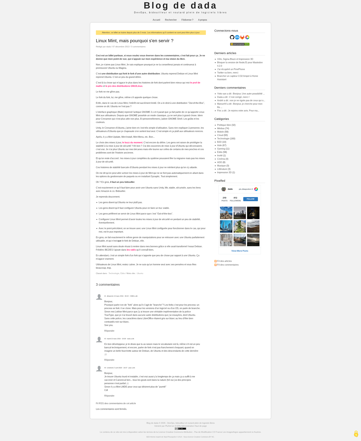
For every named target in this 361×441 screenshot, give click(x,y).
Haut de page (201, 426)
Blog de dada (180, 5)
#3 (105, 368)
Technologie (114, 273)
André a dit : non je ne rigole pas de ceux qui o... (241, 100)
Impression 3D (224, 172)
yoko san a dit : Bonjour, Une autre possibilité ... (241, 93)
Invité (220, 155)
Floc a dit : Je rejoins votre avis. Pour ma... (238, 110)
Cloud (220, 135)
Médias (220, 128)
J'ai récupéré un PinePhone (231, 69)
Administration (187, 426)
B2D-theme (151, 437)
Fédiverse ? (187, 20)
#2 (105, 339)
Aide (219, 145)
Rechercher (171, 20)
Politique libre (224, 125)
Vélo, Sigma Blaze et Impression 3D (235, 59)
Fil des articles (224, 261)
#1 (105, 296)
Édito (122, 273)
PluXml (168, 426)
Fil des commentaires (228, 265)
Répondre (109, 331)
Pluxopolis (172, 437)
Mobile (220, 132)
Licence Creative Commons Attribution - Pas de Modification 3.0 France (190, 432)
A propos (202, 20)
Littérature (222, 169)
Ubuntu (140, 273)
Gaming (221, 149)
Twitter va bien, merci (227, 72)
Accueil (156, 20)
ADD (219, 162)
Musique (221, 165)
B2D (219, 142)
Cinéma (221, 159)
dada (129, 339)
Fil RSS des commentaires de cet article (116, 403)
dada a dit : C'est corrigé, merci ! (233, 97)
